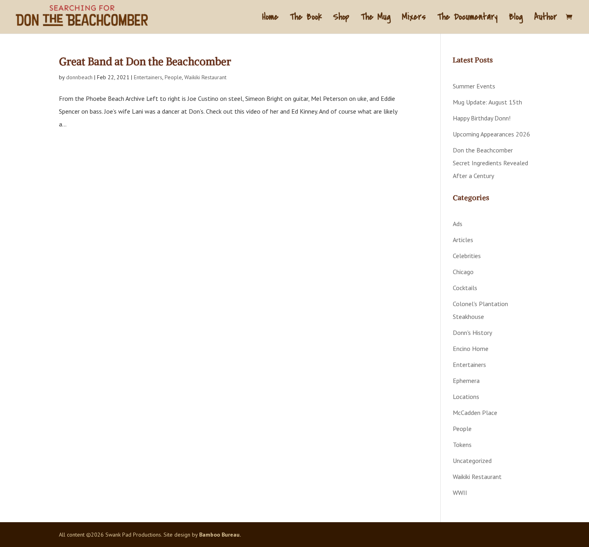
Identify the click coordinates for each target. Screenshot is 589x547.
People (173, 77)
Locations (466, 397)
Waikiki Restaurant (205, 77)
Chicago (463, 272)
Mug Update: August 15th (487, 102)
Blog (516, 18)
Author (545, 18)
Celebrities (467, 256)
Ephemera (466, 381)
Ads (457, 224)
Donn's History (472, 333)
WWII (460, 493)
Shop (341, 18)
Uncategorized (472, 461)
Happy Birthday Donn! (481, 118)
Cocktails (465, 288)
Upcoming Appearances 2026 (491, 134)
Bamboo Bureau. (220, 534)
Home (270, 18)
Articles (463, 240)
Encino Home (470, 349)
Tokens (462, 445)
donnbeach (79, 77)
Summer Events (474, 86)
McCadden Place (475, 413)
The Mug (376, 18)
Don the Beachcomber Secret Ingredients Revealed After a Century (490, 163)
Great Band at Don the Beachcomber (145, 61)
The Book (306, 18)
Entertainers (148, 77)
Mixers (414, 18)
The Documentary (467, 18)
